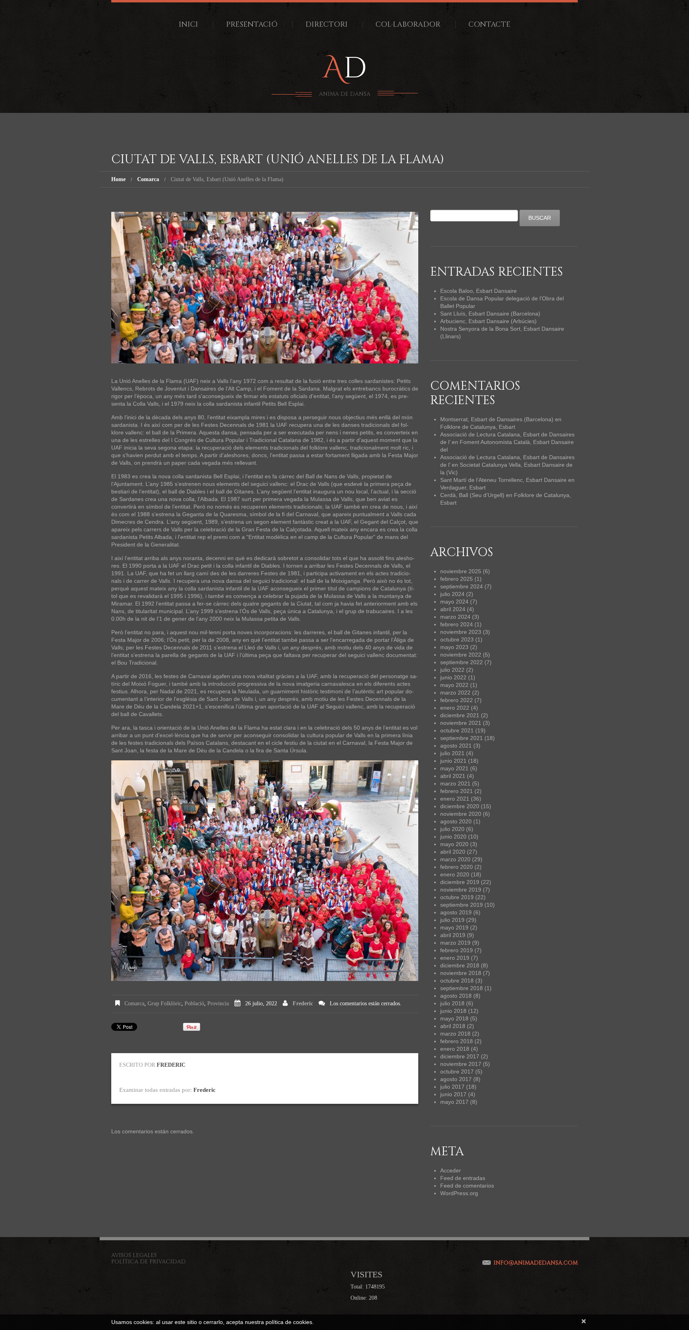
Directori (326, 25)
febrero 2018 (456, 1041)
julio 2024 (452, 594)
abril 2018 (452, 1026)
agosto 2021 (456, 745)
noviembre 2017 (460, 1064)
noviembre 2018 (460, 973)
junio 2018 (453, 1011)
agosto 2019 (456, 912)
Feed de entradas (462, 1178)
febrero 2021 (456, 791)
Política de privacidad (148, 1261)
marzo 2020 (455, 859)
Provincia (218, 1003)
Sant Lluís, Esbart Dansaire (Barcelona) (490, 313)
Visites (366, 1274)
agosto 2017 (456, 1079)
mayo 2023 (454, 647)
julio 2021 (452, 753)
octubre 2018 (457, 980)
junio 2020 (453, 836)
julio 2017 (452, 1086)
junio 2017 (453, 1094)
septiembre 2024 (461, 586)
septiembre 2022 (461, 662)
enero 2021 (454, 798)
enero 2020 (454, 874)
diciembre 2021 (459, 715)
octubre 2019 (457, 897)
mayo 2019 (454, 927)
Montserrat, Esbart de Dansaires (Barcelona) (496, 419)
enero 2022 (454, 707)
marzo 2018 (455, 1033)
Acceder (450, 1170)
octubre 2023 (457, 639)
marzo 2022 (455, 692)
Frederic (303, 1003)
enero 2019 (454, 958)
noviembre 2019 (460, 889)
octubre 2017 (457, 1071)
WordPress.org (459, 1193)
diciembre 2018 (459, 965)
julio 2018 (452, 1003)
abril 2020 (452, 852)
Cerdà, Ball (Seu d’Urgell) (472, 495)
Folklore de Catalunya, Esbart (477, 427)
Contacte (489, 25)
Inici (188, 25)
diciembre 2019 (459, 882)
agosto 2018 (456, 996)
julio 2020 (452, 829)
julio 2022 (452, 670)
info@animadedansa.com (536, 1263)
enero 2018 (454, 1049)
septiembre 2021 (461, 738)
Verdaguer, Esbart (463, 487)
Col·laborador (408, 25)
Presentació (252, 25)
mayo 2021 (454, 768)
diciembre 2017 (459, 1056)
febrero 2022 (456, 700)
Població (194, 1003)
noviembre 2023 (460, 632)
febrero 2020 (456, 867)
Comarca (148, 179)
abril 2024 (452, 609)
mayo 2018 (454, 1018)
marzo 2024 (455, 617)
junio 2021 (453, 761)
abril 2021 (452, 776)
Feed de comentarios (467, 1185)
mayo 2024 (454, 601)
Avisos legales (134, 1255)
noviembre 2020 (460, 814)
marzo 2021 (455, 783)
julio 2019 (452, 920)
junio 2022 (453, 677)
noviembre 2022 (460, 654)
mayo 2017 (454, 1102)
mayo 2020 (454, 844)
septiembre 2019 (461, 905)
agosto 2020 (456, 821)
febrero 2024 (456, 624)
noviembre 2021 (460, 723)
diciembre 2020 (459, 806)
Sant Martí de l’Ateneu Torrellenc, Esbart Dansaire (503, 480)
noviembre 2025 (460, 571)
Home (118, 179)
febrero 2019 (456, 950)
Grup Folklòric (164, 1003)
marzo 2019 (455, 942)
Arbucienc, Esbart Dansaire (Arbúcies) (488, 321)
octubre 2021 (457, 730)
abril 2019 (452, 935)
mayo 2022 (454, 685)
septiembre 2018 (461, 988)
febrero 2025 (456, 579)
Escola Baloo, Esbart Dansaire (478, 291)
